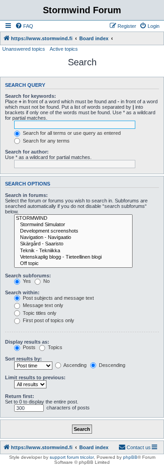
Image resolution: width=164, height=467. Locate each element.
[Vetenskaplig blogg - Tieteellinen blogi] (73, 257)
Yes (26, 281)
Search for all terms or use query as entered (71, 133)
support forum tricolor (72, 457)
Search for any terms (45, 140)
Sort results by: (23, 358)
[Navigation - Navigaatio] (73, 237)
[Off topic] (73, 263)
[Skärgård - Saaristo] (73, 244)
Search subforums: (28, 275)
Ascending (74, 365)
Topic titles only (38, 313)
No (46, 281)
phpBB (130, 457)
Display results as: (27, 342)
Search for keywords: (30, 96)
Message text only (42, 305)
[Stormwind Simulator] (73, 225)
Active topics (64, 49)
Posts (28, 347)
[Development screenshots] (73, 231)
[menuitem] (24, 26)
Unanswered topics (23, 49)
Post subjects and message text (57, 298)
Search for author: (27, 151)
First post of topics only (47, 320)
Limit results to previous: (35, 377)
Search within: (22, 292)
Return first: (19, 396)
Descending (111, 365)
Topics (54, 347)
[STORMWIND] (73, 218)
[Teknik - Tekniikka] (73, 251)
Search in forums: (26, 195)
